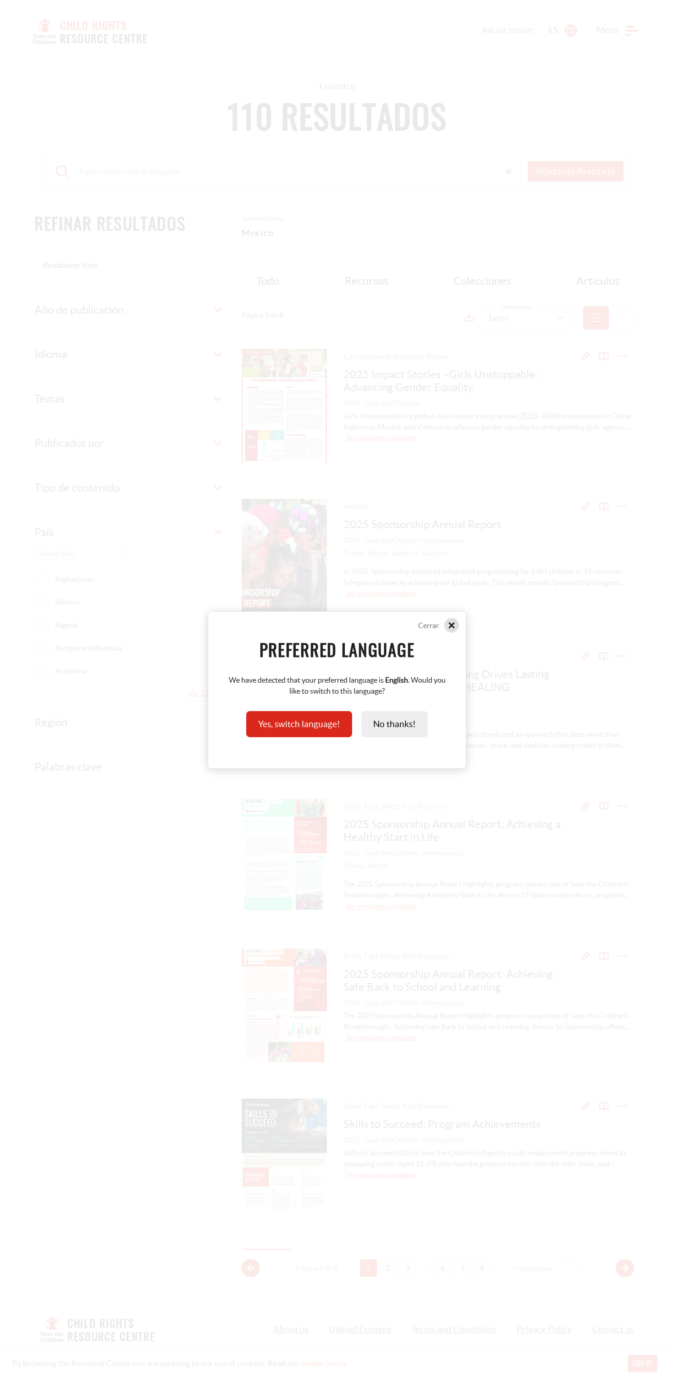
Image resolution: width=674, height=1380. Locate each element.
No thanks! (394, 724)
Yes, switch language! (299, 724)
